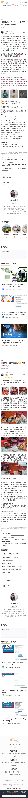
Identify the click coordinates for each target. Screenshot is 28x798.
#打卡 (13, 772)
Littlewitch (8, 31)
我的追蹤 (22, 763)
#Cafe (22, 772)
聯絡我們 (16, 786)
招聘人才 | (11, 786)
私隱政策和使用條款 (15, 792)
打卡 (9, 164)
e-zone (16, 782)
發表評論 (5, 251)
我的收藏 (16, 763)
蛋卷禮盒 (4, 569)
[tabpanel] (14, 9)
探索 (2, 753)
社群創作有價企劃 (6, 5)
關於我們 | (6, 784)
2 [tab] (13, 10)
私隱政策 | (22, 784)
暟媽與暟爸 (6, 234)
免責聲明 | (11, 784)
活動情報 (8, 165)
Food (23, 780)
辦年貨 (3, 573)
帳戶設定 (10, 763)
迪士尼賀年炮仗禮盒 (7, 563)
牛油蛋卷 (4, 554)
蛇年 (9, 573)
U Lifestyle (6, 780)
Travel (11, 780)
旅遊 (13, 164)
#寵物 (5, 772)
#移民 (18, 774)
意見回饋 (23, 753)
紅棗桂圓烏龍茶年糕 (7, 560)
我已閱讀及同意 (14, 796)
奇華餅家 (11, 554)
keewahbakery (6, 557)
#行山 (9, 772)
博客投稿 (13, 756)
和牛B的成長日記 (16, 234)
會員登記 (24, 2)
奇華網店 (15, 557)
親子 (2, 19)
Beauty (19, 780)
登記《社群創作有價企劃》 (17, 159)
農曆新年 (18, 569)
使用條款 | (16, 784)
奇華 (17, 554)
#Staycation (12, 774)
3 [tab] (15, 10)
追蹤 (24, 32)
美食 (16, 164)
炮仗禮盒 (20, 566)
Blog (12, 782)
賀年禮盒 (22, 557)
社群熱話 (16, 5)
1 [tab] (11, 10)
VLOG (6, 753)
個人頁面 (4, 763)
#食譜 (18, 772)
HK (15, 780)
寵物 (23, 164)
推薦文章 (11, 753)
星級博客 (17, 753)
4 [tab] (17, 10)
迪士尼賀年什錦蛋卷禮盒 (8, 566)
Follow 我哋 (5, 170)
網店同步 (11, 569)
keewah (23, 554)
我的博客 (13, 765)
